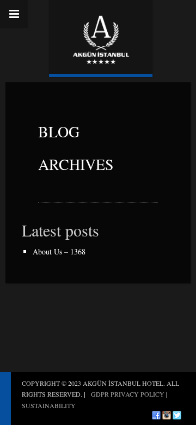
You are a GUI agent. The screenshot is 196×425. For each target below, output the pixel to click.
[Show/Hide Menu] (14, 14)
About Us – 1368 (59, 251)
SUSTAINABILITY (49, 405)
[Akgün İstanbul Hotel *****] (100, 37)
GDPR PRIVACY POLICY (127, 394)
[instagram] (166, 415)
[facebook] (156, 415)
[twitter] (177, 415)
